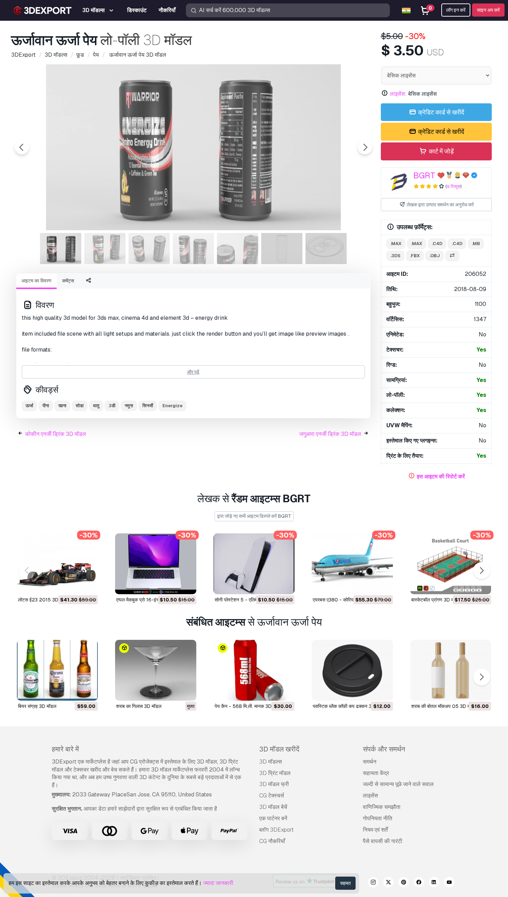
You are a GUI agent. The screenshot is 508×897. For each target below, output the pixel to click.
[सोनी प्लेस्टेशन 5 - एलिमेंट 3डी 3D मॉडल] (254, 563)
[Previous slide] (22, 147)
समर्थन (369, 761)
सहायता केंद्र (376, 773)
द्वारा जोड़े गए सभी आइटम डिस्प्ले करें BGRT (254, 516)
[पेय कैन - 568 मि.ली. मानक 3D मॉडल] (254, 670)
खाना (62, 406)
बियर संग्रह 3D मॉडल (37, 706)
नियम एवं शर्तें (375, 829)
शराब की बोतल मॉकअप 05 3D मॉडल (444, 706)
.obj (434, 256)
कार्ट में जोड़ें (440, 151)
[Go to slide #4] (193, 248)
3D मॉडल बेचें (273, 807)
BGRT (424, 175)
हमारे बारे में (65, 749)
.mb (476, 243)
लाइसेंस (370, 795)
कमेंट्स (68, 281)
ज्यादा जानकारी (218, 883)
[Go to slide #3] (149, 248)
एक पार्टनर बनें (273, 818)
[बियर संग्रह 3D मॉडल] (57, 670)
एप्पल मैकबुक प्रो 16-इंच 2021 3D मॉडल (153, 600)
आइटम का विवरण (36, 281)
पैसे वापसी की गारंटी (382, 841)
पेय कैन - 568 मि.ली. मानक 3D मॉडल (249, 706)
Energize (172, 406)
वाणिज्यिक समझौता (382, 807)
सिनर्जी (147, 406)
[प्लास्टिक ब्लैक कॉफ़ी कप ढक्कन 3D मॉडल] (352, 670)
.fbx (415, 256)
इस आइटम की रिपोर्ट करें (441, 476)
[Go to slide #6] (282, 248)
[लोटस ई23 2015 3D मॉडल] (57, 563)
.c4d (437, 243)
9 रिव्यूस (453, 186)
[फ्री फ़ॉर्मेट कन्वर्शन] (452, 256)
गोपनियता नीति (377, 818)
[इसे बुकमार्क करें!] (88, 584)
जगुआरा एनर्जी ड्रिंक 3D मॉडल (330, 434)
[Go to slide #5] (237, 248)
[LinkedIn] (434, 883)
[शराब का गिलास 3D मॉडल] (155, 670)
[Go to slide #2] (105, 248)
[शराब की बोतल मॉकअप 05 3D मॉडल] (450, 670)
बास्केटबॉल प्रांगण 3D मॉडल (436, 600)
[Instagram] (373, 883)
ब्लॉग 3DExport (276, 829)
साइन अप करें (488, 10)
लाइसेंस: (398, 93)
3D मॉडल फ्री (274, 784)
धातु (96, 406)
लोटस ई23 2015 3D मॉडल (43, 600)
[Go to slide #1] (61, 248)
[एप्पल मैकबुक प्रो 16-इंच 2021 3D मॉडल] (155, 563)
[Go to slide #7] (326, 248)
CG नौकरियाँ (272, 841)
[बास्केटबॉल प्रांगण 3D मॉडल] (450, 563)
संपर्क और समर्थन (384, 749)
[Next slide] (365, 147)
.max (396, 243)
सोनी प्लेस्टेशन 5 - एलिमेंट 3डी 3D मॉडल (251, 600)
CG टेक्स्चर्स (271, 795)
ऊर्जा (29, 406)
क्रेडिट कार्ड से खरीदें (440, 112)
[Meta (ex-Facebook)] (419, 883)
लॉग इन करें (455, 10)
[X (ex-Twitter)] (388, 883)
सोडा (80, 406)
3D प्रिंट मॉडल (275, 773)
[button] (481, 570)
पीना (46, 406)
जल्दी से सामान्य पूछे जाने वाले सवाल (398, 784)
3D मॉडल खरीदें (279, 749)
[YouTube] (449, 883)
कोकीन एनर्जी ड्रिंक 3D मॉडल (55, 434)
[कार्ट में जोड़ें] (73, 584)
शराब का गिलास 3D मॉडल (138, 706)
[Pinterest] (404, 883)
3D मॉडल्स (270, 761)
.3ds (395, 256)
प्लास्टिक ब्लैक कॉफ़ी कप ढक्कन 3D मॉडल (349, 706)
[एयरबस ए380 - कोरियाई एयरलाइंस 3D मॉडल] (352, 563)
